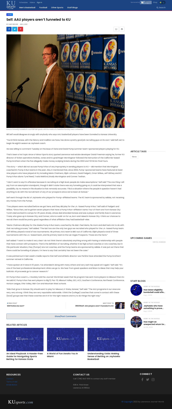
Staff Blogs (72, 7)
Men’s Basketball (27, 7)
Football (43, 7)
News (134, 156)
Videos (32, 2)
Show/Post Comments (65, 316)
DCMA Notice (11, 385)
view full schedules (159, 242)
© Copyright (127, 401)
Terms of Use (11, 382)
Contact (9, 379)
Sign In (39, 2)
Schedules (23, 2)
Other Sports (57, 7)
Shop (155, 2)
